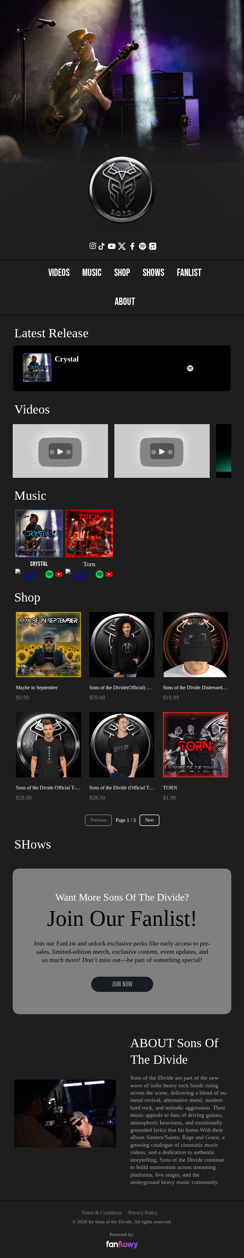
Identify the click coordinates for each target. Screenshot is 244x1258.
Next (149, 820)
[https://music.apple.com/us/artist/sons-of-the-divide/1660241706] (153, 246)
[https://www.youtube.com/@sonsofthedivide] (112, 246)
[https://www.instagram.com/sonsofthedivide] (92, 245)
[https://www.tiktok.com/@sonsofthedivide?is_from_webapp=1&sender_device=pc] (101, 246)
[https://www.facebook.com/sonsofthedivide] (132, 246)
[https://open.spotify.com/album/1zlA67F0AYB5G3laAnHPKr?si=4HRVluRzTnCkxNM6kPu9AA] (190, 368)
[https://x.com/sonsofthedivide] (122, 246)
